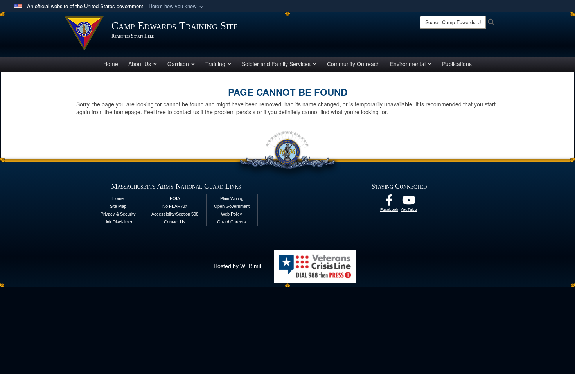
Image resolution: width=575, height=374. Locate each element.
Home (110, 64)
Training (215, 64)
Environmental (408, 64)
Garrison (178, 64)
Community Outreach (353, 64)
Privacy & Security (118, 214)
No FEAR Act (174, 206)
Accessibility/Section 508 (174, 214)
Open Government (232, 206)
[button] (177, 6)
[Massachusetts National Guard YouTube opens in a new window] (409, 202)
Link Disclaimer (118, 221)
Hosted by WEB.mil (237, 266)
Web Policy (231, 214)
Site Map (118, 206)
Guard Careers (231, 221)
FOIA (175, 198)
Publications (457, 64)
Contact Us (174, 221)
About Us (139, 64)
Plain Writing (231, 198)
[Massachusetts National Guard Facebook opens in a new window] (389, 202)
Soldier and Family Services (276, 64)
